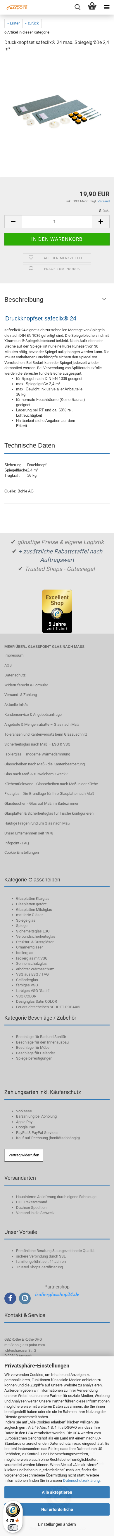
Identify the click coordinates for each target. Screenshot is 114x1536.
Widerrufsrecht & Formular (26, 685)
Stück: (104, 210)
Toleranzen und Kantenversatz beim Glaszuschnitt (45, 734)
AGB (8, 665)
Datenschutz (14, 675)
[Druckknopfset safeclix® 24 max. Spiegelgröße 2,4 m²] (57, 101)
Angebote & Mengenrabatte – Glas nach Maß (41, 724)
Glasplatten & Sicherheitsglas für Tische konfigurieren (49, 813)
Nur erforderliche (57, 1509)
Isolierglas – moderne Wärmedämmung (37, 754)
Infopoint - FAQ (16, 843)
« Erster (13, 23)
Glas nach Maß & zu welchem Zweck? (36, 774)
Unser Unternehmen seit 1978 (28, 833)
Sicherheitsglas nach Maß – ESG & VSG (37, 744)
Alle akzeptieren (57, 1492)
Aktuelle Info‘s (16, 704)
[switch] (13, 1527)
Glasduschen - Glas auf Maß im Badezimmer (41, 803)
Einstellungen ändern (57, 1524)
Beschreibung (23, 299)
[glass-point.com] (14, 7)
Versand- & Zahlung (20, 694)
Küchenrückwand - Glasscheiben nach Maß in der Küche (51, 784)
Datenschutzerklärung (81, 1480)
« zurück (32, 23)
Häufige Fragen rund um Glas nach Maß (37, 823)
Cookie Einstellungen (21, 852)
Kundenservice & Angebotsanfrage (33, 714)
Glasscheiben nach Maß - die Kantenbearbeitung (44, 764)
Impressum (13, 655)
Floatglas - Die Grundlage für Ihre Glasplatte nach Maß (49, 793)
